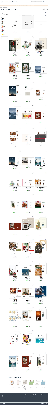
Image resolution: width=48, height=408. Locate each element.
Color (1, 17)
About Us (33, 395)
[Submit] (42, 1)
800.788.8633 (42, 403)
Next (46, 385)
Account (41, 395)
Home (1, 7)
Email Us (47, 403)
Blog (33, 397)
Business (27, 4)
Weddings (14, 4)
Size (1, 11)
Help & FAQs (41, 397)
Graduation (9, 4)
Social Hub (33, 396)
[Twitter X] (2, 403)
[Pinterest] (3, 403)
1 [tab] (27, 391)
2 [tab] (28, 391)
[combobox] (37, 1)
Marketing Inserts (5, 7)
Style (1, 38)
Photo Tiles (32, 4)
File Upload (41, 396)
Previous (9, 385)
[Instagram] (4, 403)
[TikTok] (0, 403)
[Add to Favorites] (20, 15)
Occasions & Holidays (21, 4)
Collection (2, 37)
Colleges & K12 (38, 4)
